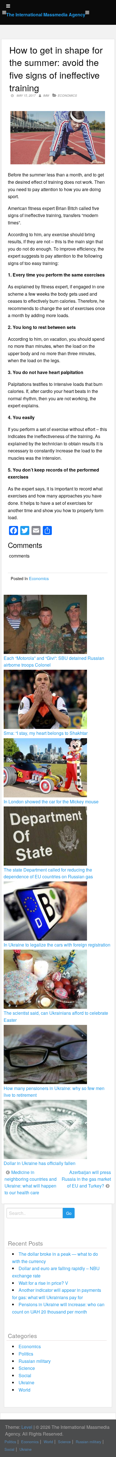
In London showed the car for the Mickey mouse (51, 801)
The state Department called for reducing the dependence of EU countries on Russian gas (48, 873)
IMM (46, 95)
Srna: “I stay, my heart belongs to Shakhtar (46, 733)
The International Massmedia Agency (45, 14)
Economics (67, 95)
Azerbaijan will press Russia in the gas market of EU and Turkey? (86, 1179)
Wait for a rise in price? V (43, 1283)
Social (25, 1375)
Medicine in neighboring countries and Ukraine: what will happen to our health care (31, 1182)
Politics (26, 1353)
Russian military (35, 1361)
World (24, 1390)
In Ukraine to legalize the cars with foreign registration (57, 944)
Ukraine (26, 1382)
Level (26, 1427)
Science (27, 1368)
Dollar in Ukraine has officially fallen (39, 1163)
